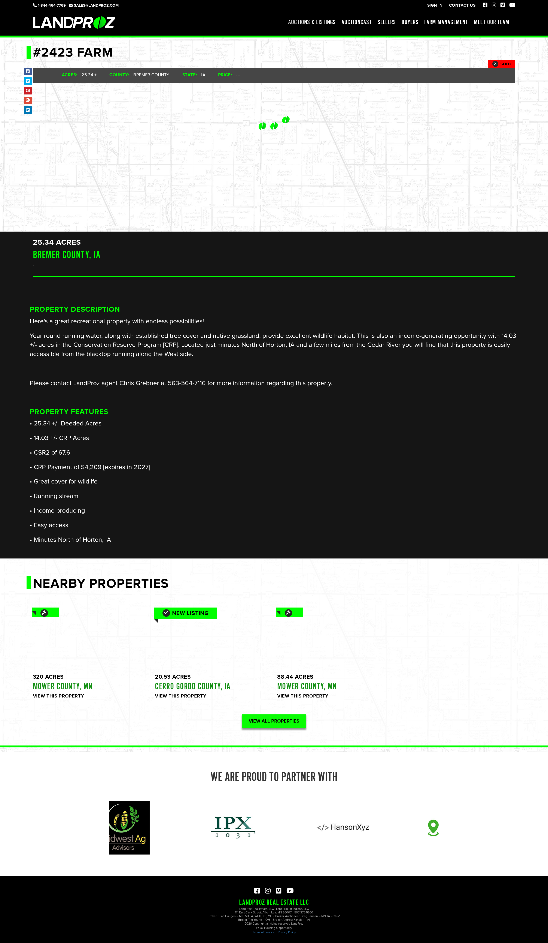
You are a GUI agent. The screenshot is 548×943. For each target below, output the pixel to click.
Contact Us (462, 5)
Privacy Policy (287, 932)
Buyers (410, 22)
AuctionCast (356, 22)
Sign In (435, 5)
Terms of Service (263, 932)
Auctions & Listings (312, 22)
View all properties (274, 721)
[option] (185, 828)
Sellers (387, 22)
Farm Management (446, 22)
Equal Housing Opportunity (274, 928)
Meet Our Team (491, 22)
